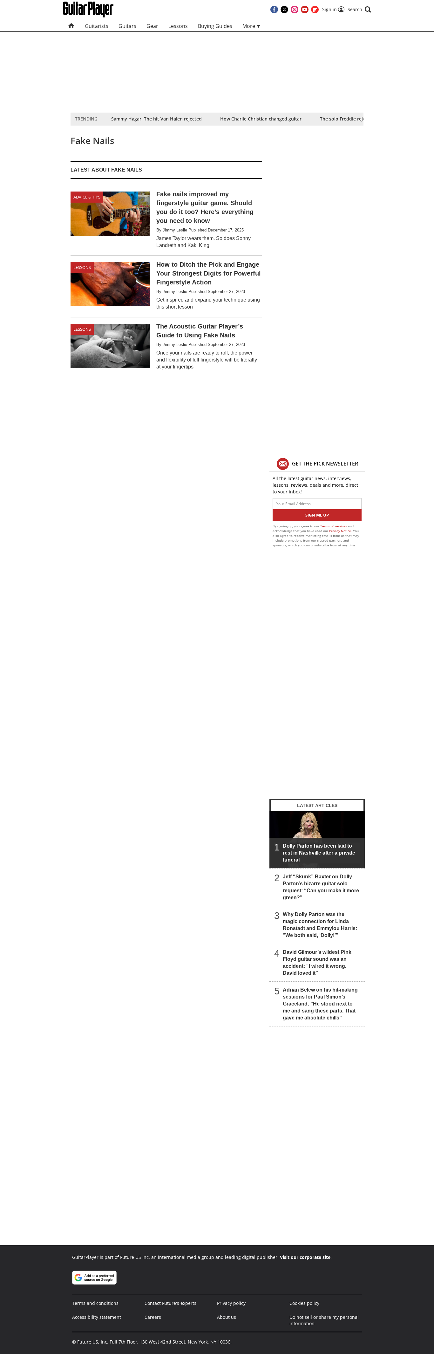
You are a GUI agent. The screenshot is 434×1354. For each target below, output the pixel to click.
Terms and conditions (95, 1303)
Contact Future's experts (170, 1303)
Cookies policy (304, 1303)
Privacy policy (231, 1303)
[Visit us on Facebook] (274, 9)
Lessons (178, 26)
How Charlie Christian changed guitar (261, 119)
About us (226, 1317)
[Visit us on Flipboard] (315, 9)
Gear (152, 26)
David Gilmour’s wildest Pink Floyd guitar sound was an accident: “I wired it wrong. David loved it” (317, 962)
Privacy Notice (340, 531)
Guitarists (96, 26)
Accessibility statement (96, 1317)
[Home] (71, 26)
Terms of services (334, 526)
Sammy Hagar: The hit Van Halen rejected (156, 119)
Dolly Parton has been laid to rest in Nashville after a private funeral (319, 853)
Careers (153, 1317)
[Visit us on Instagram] (294, 9)
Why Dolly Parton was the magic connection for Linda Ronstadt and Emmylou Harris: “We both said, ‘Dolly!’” (320, 925)
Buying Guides (215, 26)
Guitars (127, 26)
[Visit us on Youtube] (305, 9)
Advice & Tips (86, 197)
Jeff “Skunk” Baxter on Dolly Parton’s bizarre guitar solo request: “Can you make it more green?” (321, 887)
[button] (359, 9)
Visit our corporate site (305, 1257)
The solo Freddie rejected (347, 119)
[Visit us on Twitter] (284, 9)
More (249, 26)
